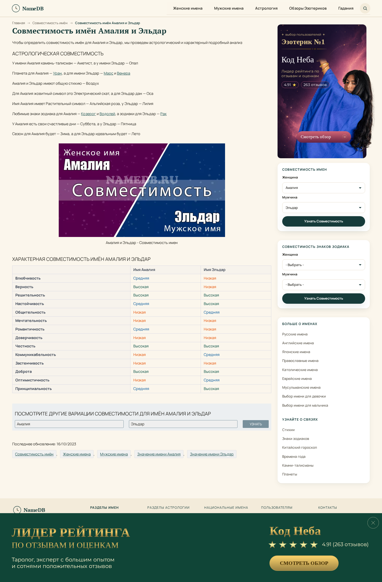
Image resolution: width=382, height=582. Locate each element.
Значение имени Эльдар (212, 454)
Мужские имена (114, 454)
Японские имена (296, 351)
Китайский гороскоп (299, 447)
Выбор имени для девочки (304, 396)
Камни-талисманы (297, 465)
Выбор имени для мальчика (305, 405)
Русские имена (295, 334)
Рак (163, 113)
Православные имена (300, 360)
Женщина (290, 177)
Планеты (289, 474)
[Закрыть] (373, 522)
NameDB (34, 509)
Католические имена (300, 369)
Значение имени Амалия (159, 454)
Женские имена (77, 454)
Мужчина (289, 197)
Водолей (107, 113)
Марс (108, 73)
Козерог (88, 113)
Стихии (288, 429)
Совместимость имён (34, 454)
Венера (123, 73)
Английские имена (298, 343)
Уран (57, 73)
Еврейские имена (297, 378)
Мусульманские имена (301, 387)
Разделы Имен (104, 508)
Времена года (294, 456)
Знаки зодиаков (295, 438)
